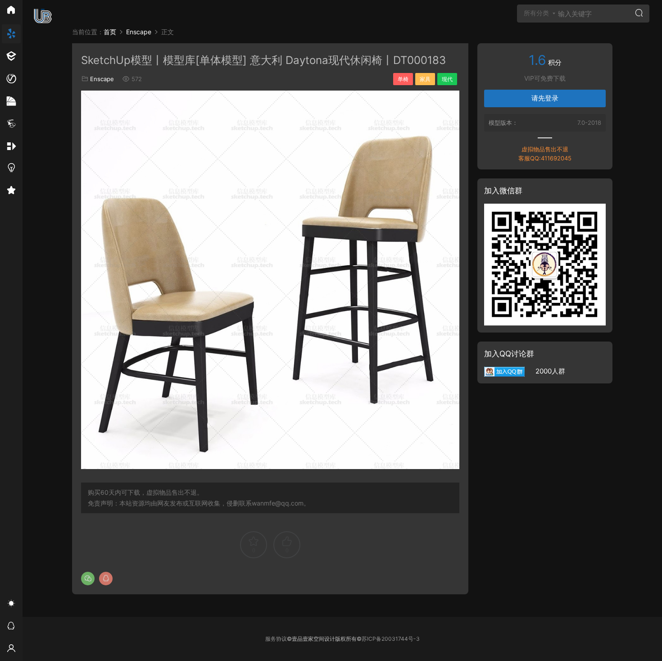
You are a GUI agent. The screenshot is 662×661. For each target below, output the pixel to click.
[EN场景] (11, 56)
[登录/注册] (11, 649)
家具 (425, 79)
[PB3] (11, 123)
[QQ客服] (11, 627)
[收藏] (11, 191)
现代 (447, 79)
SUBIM (42, 16)
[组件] (11, 146)
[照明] (11, 169)
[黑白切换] (11, 604)
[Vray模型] (11, 78)
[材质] (11, 101)
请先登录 (544, 98)
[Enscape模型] (11, 33)
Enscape (102, 78)
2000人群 (545, 371)
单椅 (403, 79)
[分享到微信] (88, 578)
